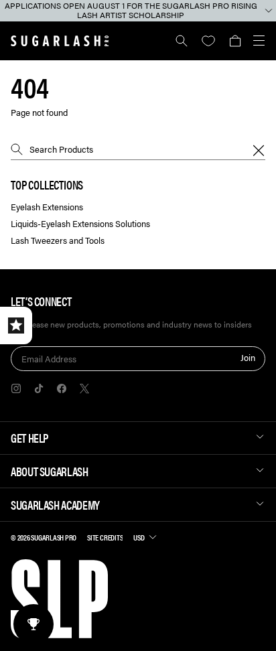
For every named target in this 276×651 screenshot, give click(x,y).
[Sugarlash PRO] (60, 40)
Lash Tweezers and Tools (58, 240)
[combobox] (138, 149)
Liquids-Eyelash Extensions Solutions (80, 224)
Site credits (105, 537)
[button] (235, 41)
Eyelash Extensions (47, 207)
